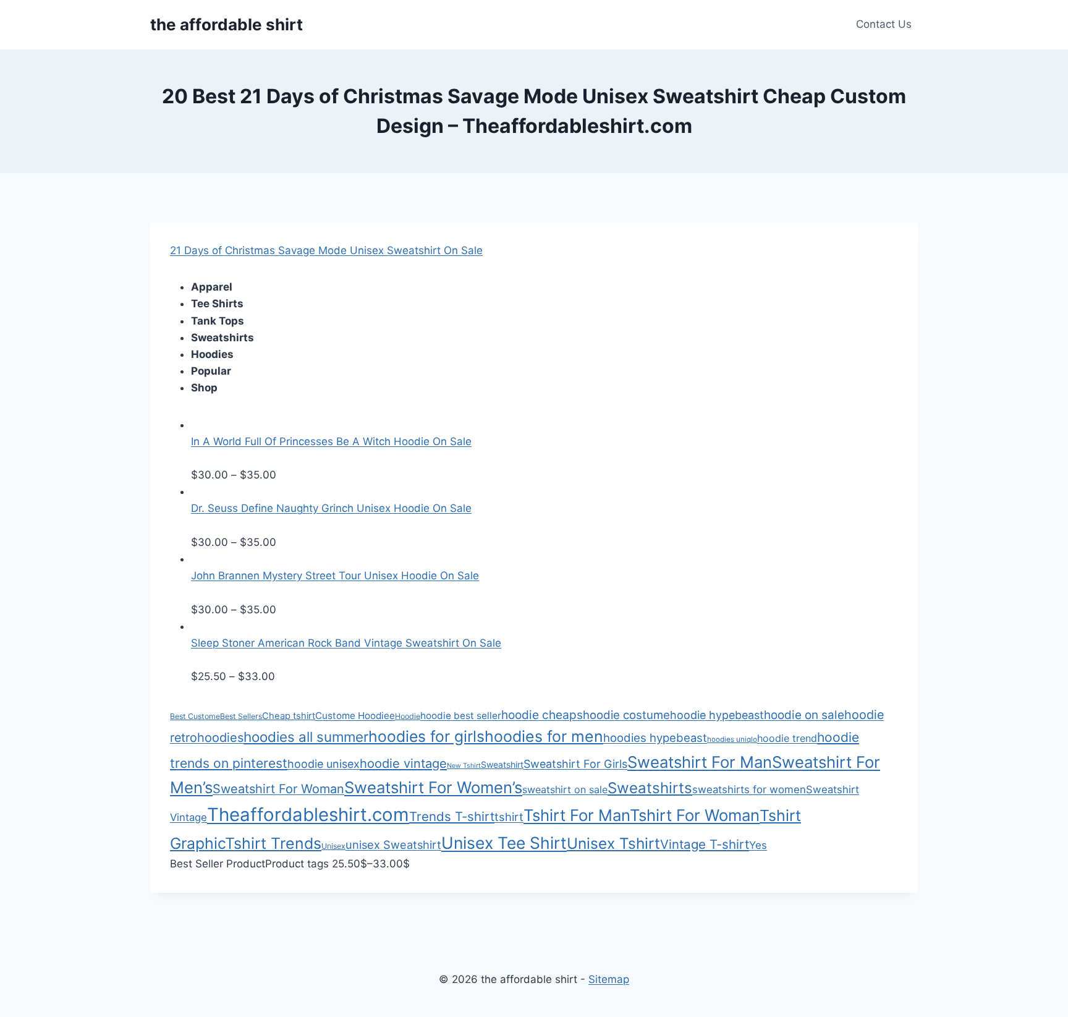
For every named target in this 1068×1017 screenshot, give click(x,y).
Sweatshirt (502, 764)
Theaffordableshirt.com (308, 814)
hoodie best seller (460, 715)
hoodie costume (626, 714)
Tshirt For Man (576, 815)
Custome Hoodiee (355, 715)
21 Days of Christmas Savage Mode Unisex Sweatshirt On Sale (326, 250)
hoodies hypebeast (655, 737)
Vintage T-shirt (704, 844)
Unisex (333, 846)
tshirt (508, 816)
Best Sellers (241, 716)
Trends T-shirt (451, 816)
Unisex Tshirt (613, 843)
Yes (758, 845)
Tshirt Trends (273, 843)
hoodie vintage (403, 763)
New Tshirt (464, 766)
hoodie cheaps (542, 714)
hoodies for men (544, 736)
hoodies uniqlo (732, 739)
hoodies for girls (426, 736)
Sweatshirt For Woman (278, 788)
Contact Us (884, 24)
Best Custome (195, 716)
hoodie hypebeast (717, 714)
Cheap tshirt (288, 715)
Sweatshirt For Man (699, 762)
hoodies (220, 737)
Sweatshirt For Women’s (433, 787)
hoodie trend (787, 738)
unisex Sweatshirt (393, 844)
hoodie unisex (323, 763)
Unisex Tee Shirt (504, 843)
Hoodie (407, 716)
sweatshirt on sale (565, 789)
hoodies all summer (306, 736)
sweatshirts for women (749, 789)
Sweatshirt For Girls (575, 763)
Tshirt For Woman (695, 815)
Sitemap (608, 979)
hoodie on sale (804, 715)
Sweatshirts (650, 788)
